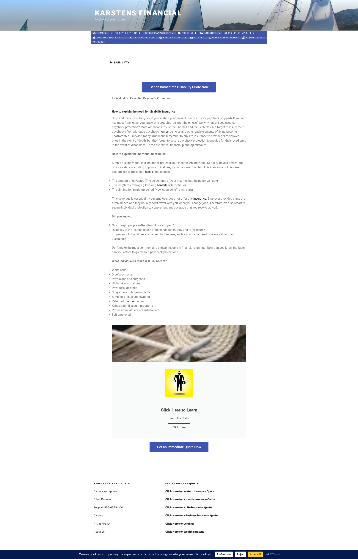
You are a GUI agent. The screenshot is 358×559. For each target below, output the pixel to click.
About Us (99, 531)
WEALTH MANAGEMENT (110, 38)
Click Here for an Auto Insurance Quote (189, 491)
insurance (199, 198)
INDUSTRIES (210, 33)
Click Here (179, 427)
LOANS (198, 38)
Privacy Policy (102, 523)
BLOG (100, 42)
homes (164, 131)
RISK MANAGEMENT (159, 33)
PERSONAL (187, 33)
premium (130, 301)
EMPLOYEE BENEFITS (125, 33)
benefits (162, 185)
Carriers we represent (106, 491)
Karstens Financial (138, 13)
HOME (100, 33)
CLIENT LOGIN (254, 38)
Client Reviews (102, 499)
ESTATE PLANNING (173, 38)
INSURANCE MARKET (239, 33)
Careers (98, 515)
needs (149, 172)
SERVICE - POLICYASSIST (225, 38)
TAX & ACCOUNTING (144, 38)
